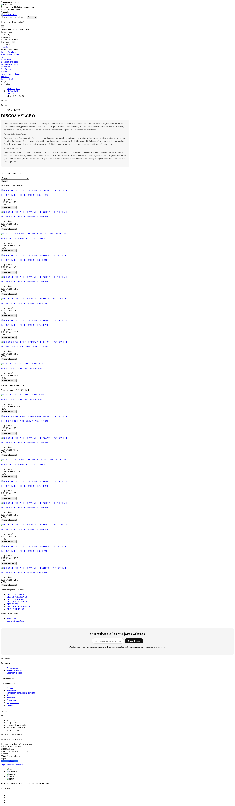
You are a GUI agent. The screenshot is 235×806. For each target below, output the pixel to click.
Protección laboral (9, 52)
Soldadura (5, 67)
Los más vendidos (14, 673)
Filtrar (4, 181)
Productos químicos (9, 64)
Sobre (9, 695)
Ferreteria (5, 76)
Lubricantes (6, 59)
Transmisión (6, 57)
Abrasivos (5, 47)
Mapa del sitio (13, 702)
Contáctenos (12, 700)
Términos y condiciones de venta (21, 693)
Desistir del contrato (9, 761)
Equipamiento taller (9, 62)
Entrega (10, 688)
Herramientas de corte (10, 54)
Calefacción (6, 69)
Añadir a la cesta (9, 207)
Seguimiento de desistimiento (13, 764)
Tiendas (10, 705)
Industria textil (7, 79)
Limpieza (5, 71)
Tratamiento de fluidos (10, 74)
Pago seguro (12, 698)
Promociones (12, 668)
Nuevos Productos (14, 670)
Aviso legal (11, 690)
